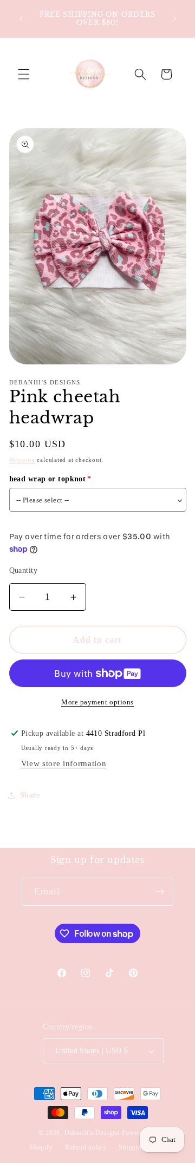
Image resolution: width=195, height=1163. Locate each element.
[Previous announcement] (21, 18)
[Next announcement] (174, 18)
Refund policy (86, 1147)
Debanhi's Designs (92, 1132)
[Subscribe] (160, 892)
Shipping (22, 459)
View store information (64, 763)
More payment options (97, 702)
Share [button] (30, 794)
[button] (24, 74)
